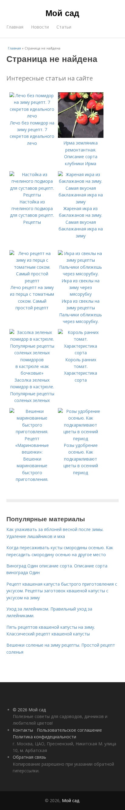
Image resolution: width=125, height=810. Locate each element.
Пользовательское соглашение (69, 730)
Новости (40, 27)
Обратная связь (29, 757)
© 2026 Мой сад (29, 710)
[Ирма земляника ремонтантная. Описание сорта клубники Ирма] (80, 136)
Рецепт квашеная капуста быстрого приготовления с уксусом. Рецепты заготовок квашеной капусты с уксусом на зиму (61, 591)
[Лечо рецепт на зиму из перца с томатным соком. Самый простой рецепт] (32, 281)
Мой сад (62, 13)
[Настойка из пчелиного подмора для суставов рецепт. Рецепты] (32, 195)
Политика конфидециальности (44, 737)
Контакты (23, 730)
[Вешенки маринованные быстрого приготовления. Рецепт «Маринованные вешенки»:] (32, 452)
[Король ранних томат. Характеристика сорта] (80, 353)
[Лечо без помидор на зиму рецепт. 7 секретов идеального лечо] (32, 116)
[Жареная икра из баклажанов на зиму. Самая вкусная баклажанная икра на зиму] (80, 202)
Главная (14, 27)
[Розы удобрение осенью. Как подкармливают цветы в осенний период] (80, 438)
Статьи (63, 27)
